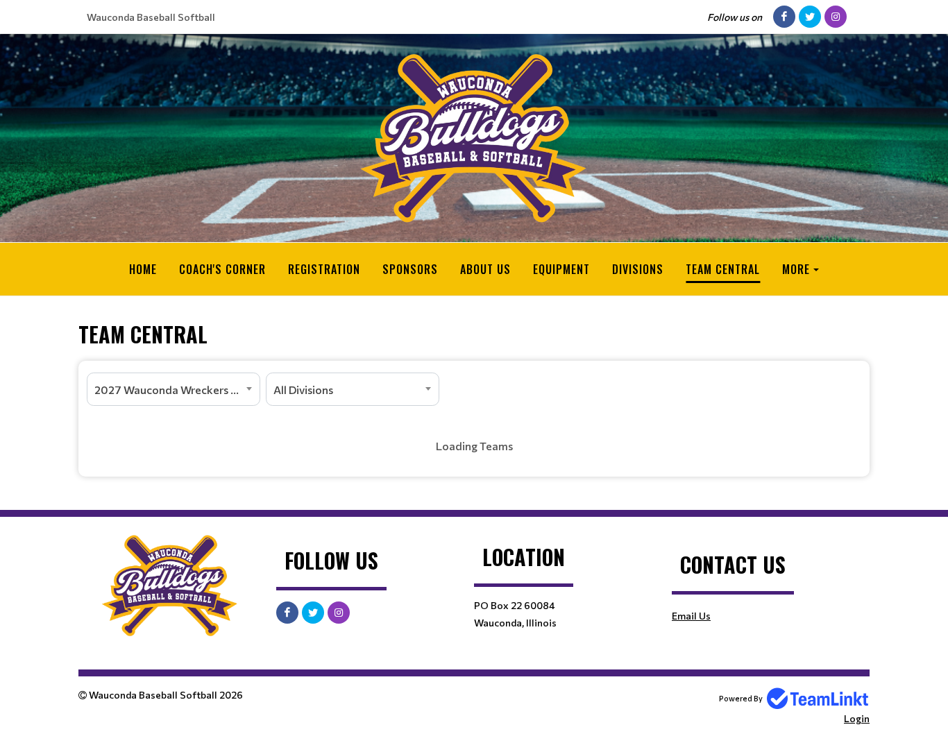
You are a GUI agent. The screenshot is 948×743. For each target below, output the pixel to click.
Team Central (723, 269)
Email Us (691, 616)
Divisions (637, 269)
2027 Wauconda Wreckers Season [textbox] (177, 389)
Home (143, 269)
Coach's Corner (222, 269)
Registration (324, 269)
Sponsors (410, 269)
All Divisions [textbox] (303, 389)
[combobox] (173, 389)
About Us (485, 269)
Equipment (561, 269)
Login (857, 718)
